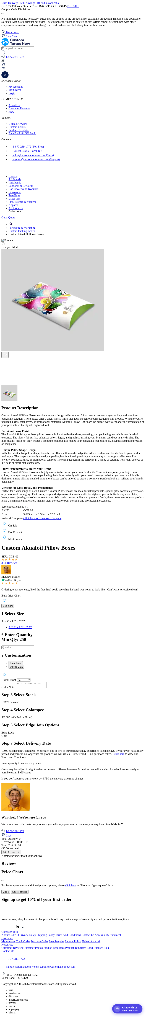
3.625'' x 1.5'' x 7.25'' (20, 627)
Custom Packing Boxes (22, 231)
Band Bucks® (95, 947)
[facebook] (5, 170)
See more (8, 606)
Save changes (19, 891)
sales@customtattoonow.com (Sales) (33, 155)
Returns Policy (73, 941)
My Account (16, 86)
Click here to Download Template (42, 518)
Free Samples (56, 941)
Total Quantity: (10, 838)
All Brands (15, 179)
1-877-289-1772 (15, 831)
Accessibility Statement (108, 934)
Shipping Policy (46, 934)
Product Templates (19, 130)
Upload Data (16, 666)
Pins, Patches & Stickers (22, 201)
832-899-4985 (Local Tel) (27, 150)
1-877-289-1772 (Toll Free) (28, 146)
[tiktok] (20, 170)
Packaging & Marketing (22, 227)
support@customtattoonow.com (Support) (36, 159)
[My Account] (2, 61)
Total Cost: (11, 845)
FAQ (11, 111)
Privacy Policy (28, 934)
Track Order (23, 941)
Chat (8, 835)
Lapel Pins (14, 198)
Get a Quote (8, 217)
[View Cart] (3, 65)
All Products (16, 208)
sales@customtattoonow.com (22, 966)
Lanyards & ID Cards (21, 185)
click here (70, 885)
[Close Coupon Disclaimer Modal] (2, 13)
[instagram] (13, 170)
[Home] (10, 224)
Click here (118, 753)
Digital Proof (8, 679)
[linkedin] (17, 928)
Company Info (9, 931)
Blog (106, 947)
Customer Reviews (19, 108)
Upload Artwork (18, 123)
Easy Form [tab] (15, 663)
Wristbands (15, 182)
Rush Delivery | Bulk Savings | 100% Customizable (30, 2)
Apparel (13, 205)
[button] (73, 69)
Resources (7, 944)
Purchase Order (39, 941)
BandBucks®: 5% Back (22, 133)
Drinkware (15, 192)
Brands (13, 176)
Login (12, 93)
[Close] (2, 880)
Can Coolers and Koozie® (23, 188)
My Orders (15, 89)
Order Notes (8, 687)
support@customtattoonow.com (57, 966)
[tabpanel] (73, 675)
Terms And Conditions (68, 934)
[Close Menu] (5, 77)
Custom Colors (17, 126)
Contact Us (88, 934)
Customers (7, 938)
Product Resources (53, 947)
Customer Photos (33, 947)
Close (6, 891)
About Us (14, 105)
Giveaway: (14, 841)
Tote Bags (14, 195)
